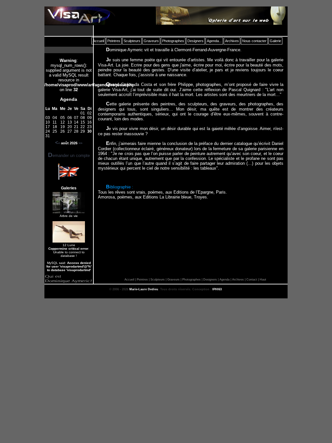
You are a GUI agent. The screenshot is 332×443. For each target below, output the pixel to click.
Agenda (68, 99)
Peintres (142, 279)
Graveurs (173, 279)
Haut (263, 279)
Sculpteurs (157, 279)
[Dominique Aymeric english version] (68, 178)
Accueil (129, 279)
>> (80, 143)
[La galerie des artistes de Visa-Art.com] (220, 15)
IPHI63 (217, 289)
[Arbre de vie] (69, 212)
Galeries (69, 188)
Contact (251, 279)
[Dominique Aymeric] (68, 282)
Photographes (191, 279)
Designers (210, 279)
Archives (238, 279)
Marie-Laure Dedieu (143, 289)
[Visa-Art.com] (79, 15)
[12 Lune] (69, 241)
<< (57, 143)
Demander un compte (69, 155)
